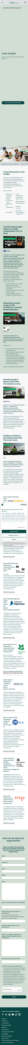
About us (4, 1018)
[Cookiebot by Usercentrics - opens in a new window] (20, 505)
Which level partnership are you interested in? (10, 926)
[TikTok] (16, 1015)
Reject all (14, 539)
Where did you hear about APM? (11, 958)
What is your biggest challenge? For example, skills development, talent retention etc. (12, 936)
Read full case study (9, 556)
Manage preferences (13, 535)
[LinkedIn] (6, 1015)
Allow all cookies (14, 531)
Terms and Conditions (7, 1042)
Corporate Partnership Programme (12, 7)
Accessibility (5, 1034)
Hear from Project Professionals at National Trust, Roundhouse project (13, 672)
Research (4, 1027)
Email (3, 869)
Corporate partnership (8, 1031)
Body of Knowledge (7, 1036)
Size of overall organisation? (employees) (13, 903)
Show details (21, 527)
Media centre (5, 1038)
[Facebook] (3, 1015)
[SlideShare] (9, 1015)
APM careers (5, 1029)
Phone (4, 875)
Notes (3, 881)
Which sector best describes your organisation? (11, 912)
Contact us (5, 1021)
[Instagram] (19, 1015)
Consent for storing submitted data (12, 966)
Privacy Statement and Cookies (10, 1040)
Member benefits (6, 1025)
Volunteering (5, 1023)
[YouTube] (13, 1015)
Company (5, 862)
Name (4, 856)
